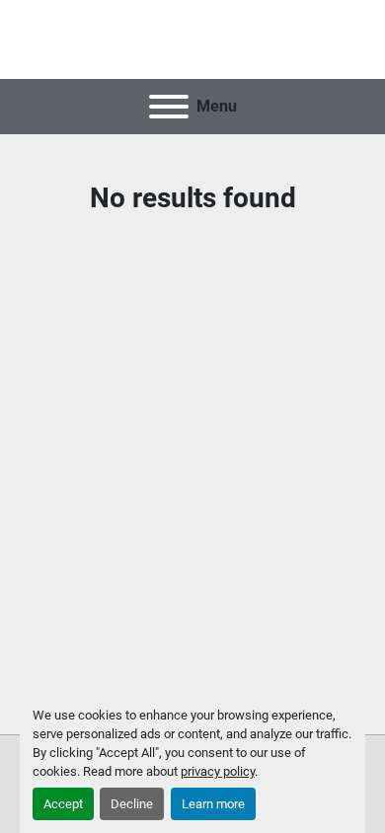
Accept (63, 803)
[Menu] (169, 106)
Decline (132, 803)
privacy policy (218, 771)
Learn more (213, 803)
